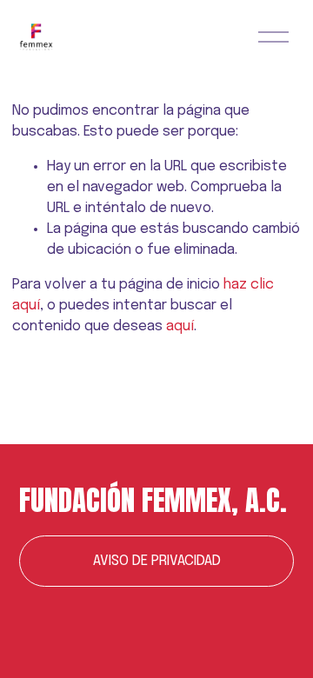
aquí (180, 326)
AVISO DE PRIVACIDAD (157, 561)
